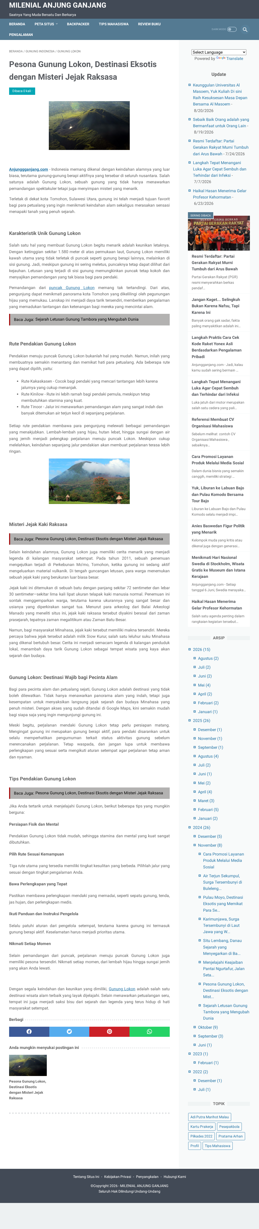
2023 (200, 1053)
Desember (210, 729)
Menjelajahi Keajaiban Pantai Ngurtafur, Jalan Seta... (224, 968)
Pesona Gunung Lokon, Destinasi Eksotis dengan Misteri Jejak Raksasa (99, 538)
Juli (204, 667)
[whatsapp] (150, 1032)
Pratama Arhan (231, 1136)
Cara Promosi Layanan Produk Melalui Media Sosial (223, 860)
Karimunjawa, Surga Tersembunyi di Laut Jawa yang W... (221, 925)
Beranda (17, 24)
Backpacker (78, 24)
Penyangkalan (147, 1177)
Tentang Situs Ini (86, 1177)
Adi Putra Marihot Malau (209, 1117)
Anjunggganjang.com (28, 169)
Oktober (208, 1027)
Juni (205, 676)
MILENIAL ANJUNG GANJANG (57, 5)
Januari (208, 711)
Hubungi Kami (175, 1177)
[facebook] (29, 1032)
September (210, 747)
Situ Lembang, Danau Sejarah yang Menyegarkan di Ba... (222, 947)
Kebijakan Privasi (117, 1177)
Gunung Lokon (122, 988)
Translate (234, 58)
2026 (201, 649)
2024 (201, 827)
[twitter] (69, 1032)
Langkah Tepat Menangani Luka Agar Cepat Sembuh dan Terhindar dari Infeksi (219, 169)
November (210, 738)
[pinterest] (109, 1032)
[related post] (28, 1065)
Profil (194, 1146)
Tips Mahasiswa (113, 24)
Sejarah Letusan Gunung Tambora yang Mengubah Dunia (87, 319)
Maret (206, 800)
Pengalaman (21, 35)
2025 (201, 720)
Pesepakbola (229, 1127)
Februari (208, 702)
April (205, 694)
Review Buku (149, 24)
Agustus (208, 658)
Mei (204, 685)
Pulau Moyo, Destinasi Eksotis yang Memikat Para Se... (223, 903)
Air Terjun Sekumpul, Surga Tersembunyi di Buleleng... (222, 882)
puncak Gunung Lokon (71, 287)
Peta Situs (44, 24)
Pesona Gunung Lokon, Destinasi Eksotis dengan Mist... (225, 990)
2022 (200, 1071)
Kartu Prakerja (201, 1127)
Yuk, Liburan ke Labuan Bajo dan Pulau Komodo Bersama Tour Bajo (218, 494)
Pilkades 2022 (201, 1136)
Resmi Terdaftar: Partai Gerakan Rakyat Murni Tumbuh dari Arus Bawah (221, 147)
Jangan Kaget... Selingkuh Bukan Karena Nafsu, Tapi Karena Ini (216, 306)
